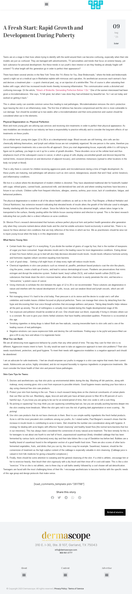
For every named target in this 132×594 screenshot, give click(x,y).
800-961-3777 (66, 553)
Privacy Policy (60, 588)
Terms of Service (76, 588)
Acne (116, 43)
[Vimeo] (93, 7)
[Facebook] (90, 2)
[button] (46, 4)
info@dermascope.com (66, 550)
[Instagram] (101, 2)
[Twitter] (96, 2)
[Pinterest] (98, 7)
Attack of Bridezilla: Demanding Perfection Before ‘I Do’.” (63, 90)
